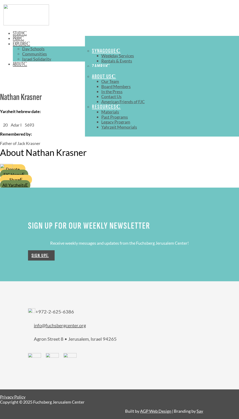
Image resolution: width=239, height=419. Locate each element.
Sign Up (39, 255)
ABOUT (18, 64)
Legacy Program (115, 121)
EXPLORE (19, 43)
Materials (110, 111)
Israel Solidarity (36, 59)
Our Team (110, 81)
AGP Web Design (155, 411)
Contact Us (111, 96)
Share (14, 179)
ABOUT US (102, 76)
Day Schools (33, 48)
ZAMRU (99, 66)
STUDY (18, 33)
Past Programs (114, 117)
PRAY (16, 38)
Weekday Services (117, 55)
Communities (34, 53)
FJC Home (13, 174)
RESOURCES (104, 106)
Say (200, 411)
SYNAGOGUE (104, 50)
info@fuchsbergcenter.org (60, 325)
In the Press (112, 91)
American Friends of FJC (123, 101)
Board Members (116, 86)
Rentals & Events (116, 60)
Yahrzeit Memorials (119, 127)
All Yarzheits (13, 185)
